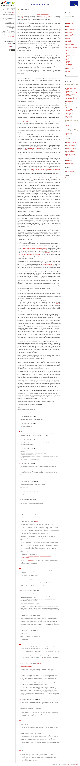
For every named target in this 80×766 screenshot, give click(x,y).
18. (20, 663)
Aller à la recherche (17, 0)
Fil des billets (69, 169)
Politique (68, 61)
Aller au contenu (3, 0)
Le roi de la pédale (70, 52)
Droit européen (69, 35)
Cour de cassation (70, 145)
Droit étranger (69, 32)
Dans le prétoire (69, 31)
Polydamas (39, 644)
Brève (67, 26)
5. (19, 448)
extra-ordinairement (33, 17)
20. (20, 708)
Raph (36, 521)
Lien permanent (44, 14)
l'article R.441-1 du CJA (34, 148)
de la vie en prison (48, 264)
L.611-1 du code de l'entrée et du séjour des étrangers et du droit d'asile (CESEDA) (39, 253)
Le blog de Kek (69, 126)
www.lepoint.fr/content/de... (26, 666)
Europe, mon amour (70, 68)
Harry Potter (68, 41)
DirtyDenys (68, 116)
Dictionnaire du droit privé (71, 142)
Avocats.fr (68, 150)
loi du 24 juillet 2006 (23, 121)
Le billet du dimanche (70, 50)
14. (20, 590)
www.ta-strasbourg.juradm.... (32, 560)
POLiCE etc (68, 91)
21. (20, 719)
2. (19, 423)
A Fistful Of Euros (69, 117)
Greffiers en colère (70, 70)
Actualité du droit (69, 23)
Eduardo (58, 304)
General (38, 14)
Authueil (68, 114)
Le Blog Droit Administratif (71, 92)
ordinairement (24, 17)
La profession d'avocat (70, 46)
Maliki (67, 161)
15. (20, 615)
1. (19, 416)
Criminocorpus (69, 101)
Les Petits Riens (69, 163)
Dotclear (13, 12)
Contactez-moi (68, 177)
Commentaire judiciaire (71, 29)
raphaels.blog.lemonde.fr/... (33, 556)
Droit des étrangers (70, 34)
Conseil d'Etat (69, 147)
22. (20, 749)
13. (20, 579)
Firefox (12, 11)
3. (19, 430)
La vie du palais (69, 49)
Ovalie (67, 58)
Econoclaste (68, 133)
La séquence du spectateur (71, 47)
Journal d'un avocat (40, 4)
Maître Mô (68, 86)
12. (20, 567)
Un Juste (35, 319)
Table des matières (69, 8)
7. (19, 481)
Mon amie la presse (70, 56)
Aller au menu (10, 0)
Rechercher (68, 12)
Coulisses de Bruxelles (70, 107)
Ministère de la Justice (70, 148)
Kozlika (67, 764)
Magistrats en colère (70, 55)
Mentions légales (11, 36)
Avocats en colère (69, 24)
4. (19, 439)
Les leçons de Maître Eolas (71, 53)
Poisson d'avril (69, 59)
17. (20, 643)
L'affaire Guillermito (70, 44)
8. (19, 491)
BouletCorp (68, 160)
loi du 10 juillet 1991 (22, 150)
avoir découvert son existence (45, 16)
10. (20, 514)
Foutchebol (68, 37)
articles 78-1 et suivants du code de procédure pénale (35, 248)
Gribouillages (69, 40)
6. (19, 463)
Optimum (68, 136)
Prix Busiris (68, 62)
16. (20, 630)
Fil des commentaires (70, 171)
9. (19, 499)
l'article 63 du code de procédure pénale (46, 266)
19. (20, 699)
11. (20, 521)
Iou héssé (68, 43)
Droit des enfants (69, 97)
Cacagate (68, 71)
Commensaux (69, 27)
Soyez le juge (69, 64)
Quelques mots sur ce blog (9, 34)
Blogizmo (68, 134)
